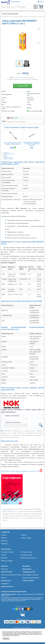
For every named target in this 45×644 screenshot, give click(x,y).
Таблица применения (9, 153)
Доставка (4, 558)
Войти (41, 1)
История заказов (26, 555)
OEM (5, 155)
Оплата (3, 555)
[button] (39, 28)
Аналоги (6, 156)
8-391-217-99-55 (28, 580)
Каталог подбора (8, 157)
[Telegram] (22, 609)
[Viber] (19, 609)
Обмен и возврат (7, 560)
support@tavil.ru (7, 586)
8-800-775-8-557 (6, 572)
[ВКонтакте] (13, 609)
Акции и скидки (26, 538)
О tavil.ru (4, 535)
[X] (25, 609)
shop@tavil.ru (6, 580)
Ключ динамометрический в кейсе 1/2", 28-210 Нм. (12, 143)
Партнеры (4, 543)
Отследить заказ (26, 552)
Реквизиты (4, 541)
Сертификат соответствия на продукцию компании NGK (20, 471)
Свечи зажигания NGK (10, 14)
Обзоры (23, 535)
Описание (6, 152)
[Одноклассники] (28, 609)
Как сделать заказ (7, 552)
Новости (4, 538)
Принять (6, 638)
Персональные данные (29, 558)
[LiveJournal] (31, 609)
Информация (15, 1)
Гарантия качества (9, 158)
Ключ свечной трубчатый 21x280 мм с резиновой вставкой (32, 144)
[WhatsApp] (16, 609)
